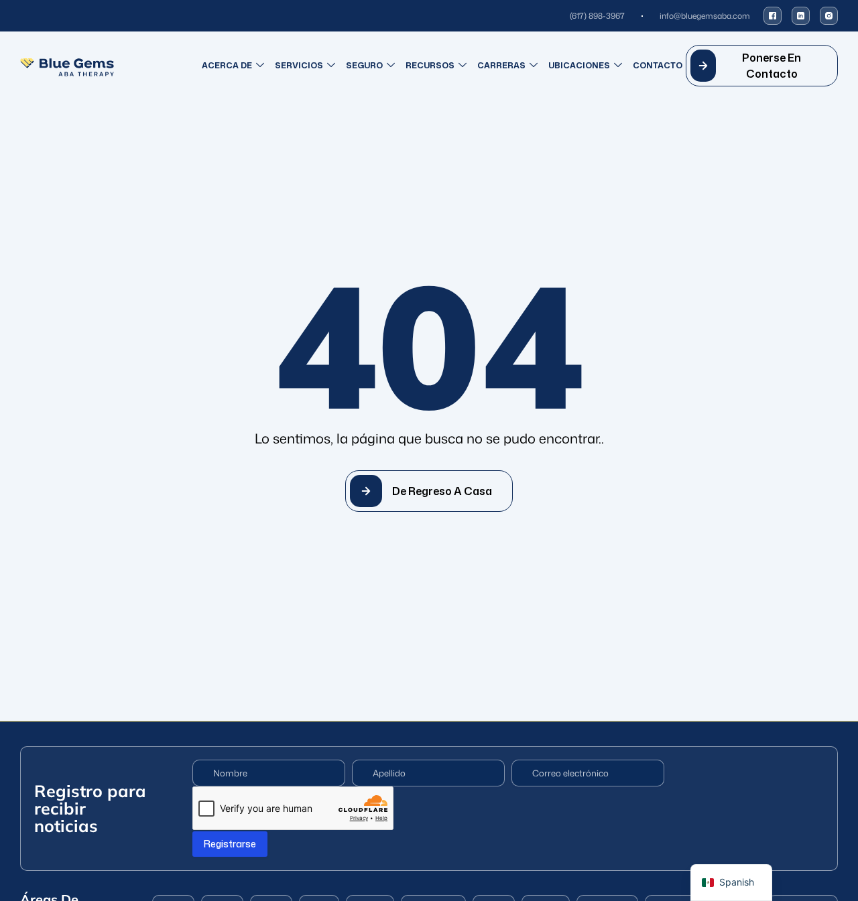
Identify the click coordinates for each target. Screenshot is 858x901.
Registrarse (230, 843)
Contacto (657, 65)
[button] (762, 65)
